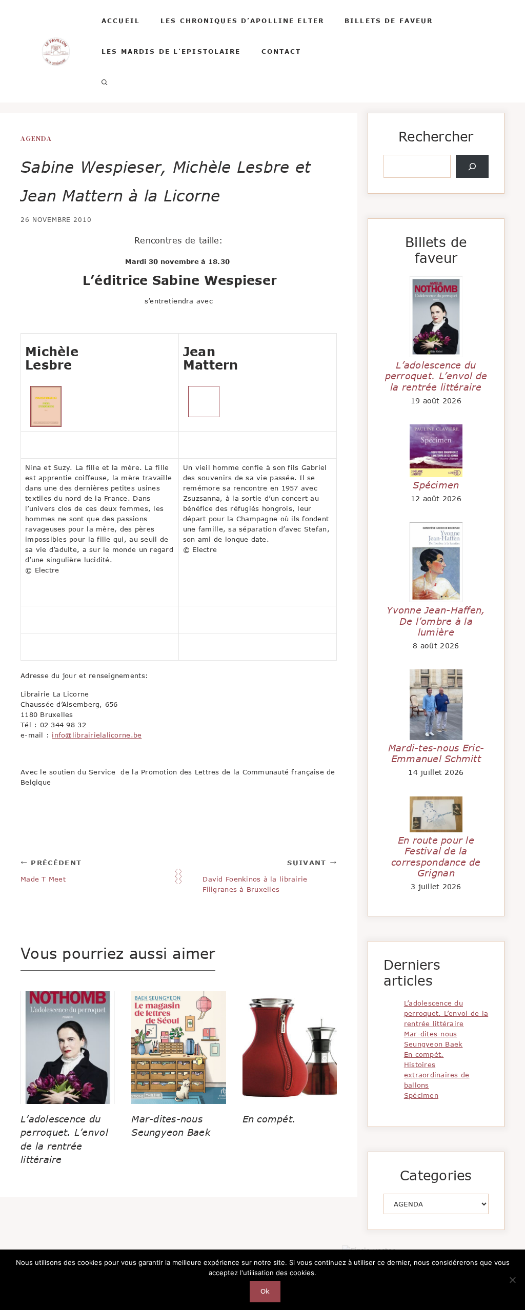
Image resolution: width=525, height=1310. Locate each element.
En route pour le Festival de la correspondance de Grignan (436, 856)
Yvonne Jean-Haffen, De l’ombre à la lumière (436, 621)
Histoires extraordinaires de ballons (437, 1074)
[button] (104, 82)
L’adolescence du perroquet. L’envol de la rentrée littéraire (436, 376)
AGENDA (36, 138)
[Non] (512, 1280)
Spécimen (436, 484)
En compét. (269, 1118)
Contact (281, 51)
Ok (265, 1291)
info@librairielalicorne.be (97, 735)
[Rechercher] (472, 166)
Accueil (121, 20)
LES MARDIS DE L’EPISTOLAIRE (171, 51)
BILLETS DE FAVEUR (389, 20)
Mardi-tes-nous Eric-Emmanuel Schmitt (436, 753)
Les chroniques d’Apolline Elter (242, 20)
